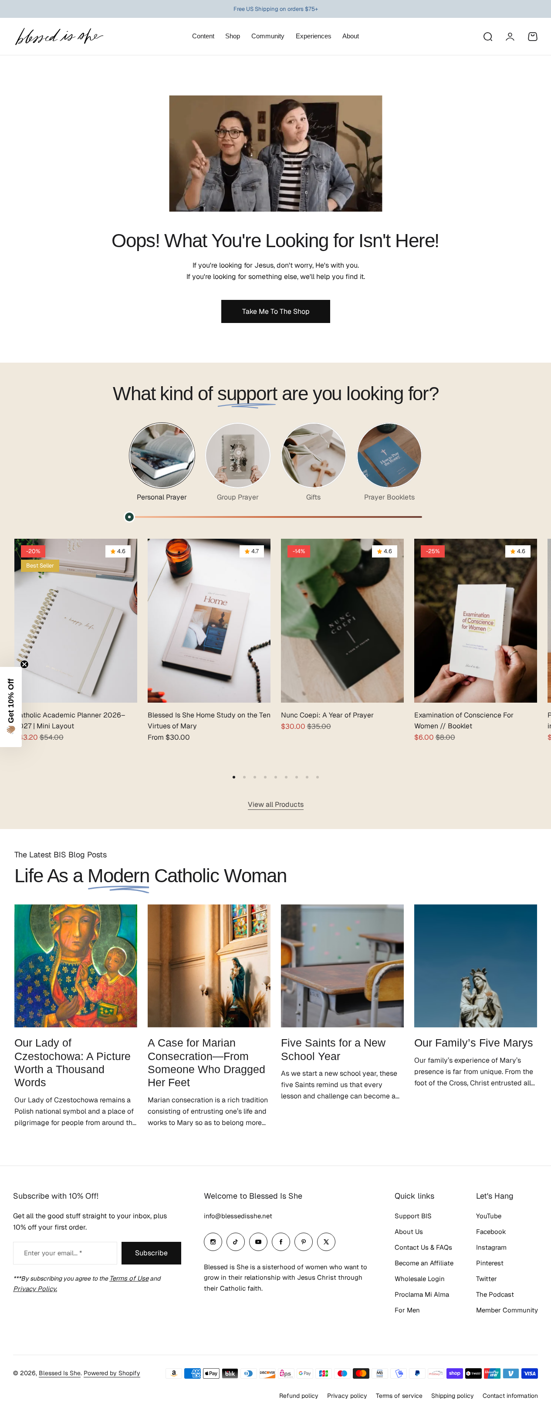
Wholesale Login (420, 1279)
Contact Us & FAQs (423, 1247)
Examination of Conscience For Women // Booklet (464, 720)
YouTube (488, 1216)
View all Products (276, 804)
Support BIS (413, 1216)
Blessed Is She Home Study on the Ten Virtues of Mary (209, 720)
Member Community (507, 1310)
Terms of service (399, 1396)
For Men (407, 1310)
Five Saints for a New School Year (333, 1049)
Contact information (510, 1396)
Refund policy (298, 1396)
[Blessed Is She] (59, 36)
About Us (409, 1231)
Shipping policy (452, 1396)
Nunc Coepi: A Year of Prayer (327, 715)
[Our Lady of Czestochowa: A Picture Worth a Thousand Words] (75, 965)
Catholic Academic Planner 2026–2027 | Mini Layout (69, 720)
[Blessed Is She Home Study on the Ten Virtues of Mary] (209, 621)
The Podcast (495, 1294)
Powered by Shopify (112, 1373)
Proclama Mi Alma (422, 1294)
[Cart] (532, 36)
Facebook (491, 1231)
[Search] (487, 36)
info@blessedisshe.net (238, 1216)
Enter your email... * (53, 1253)
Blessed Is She (60, 1373)
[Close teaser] (24, 664)
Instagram (491, 1247)
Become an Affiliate (424, 1263)
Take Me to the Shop (275, 311)
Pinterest (490, 1263)
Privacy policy (347, 1396)
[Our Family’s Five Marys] (475, 965)
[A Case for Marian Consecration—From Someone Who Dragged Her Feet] (209, 965)
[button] (234, 777)
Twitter (486, 1279)
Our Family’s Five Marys (473, 1043)
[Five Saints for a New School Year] (342, 965)
